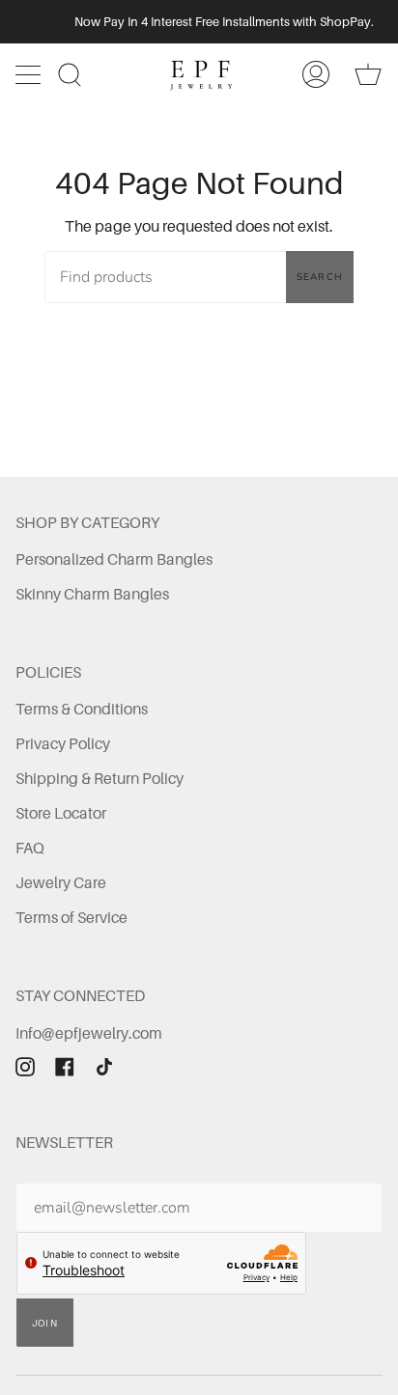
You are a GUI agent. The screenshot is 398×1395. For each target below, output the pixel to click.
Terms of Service (71, 917)
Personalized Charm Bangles (114, 559)
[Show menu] (29, 74)
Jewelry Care (60, 882)
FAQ (29, 847)
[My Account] (315, 74)
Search (320, 277)
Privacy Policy (62, 743)
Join (45, 1322)
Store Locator (60, 813)
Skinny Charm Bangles (92, 593)
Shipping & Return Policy (99, 778)
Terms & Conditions (81, 708)
